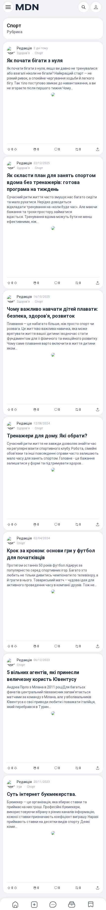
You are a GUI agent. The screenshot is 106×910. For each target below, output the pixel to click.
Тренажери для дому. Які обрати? (47, 436)
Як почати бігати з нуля (35, 60)
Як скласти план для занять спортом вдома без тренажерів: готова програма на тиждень (51, 182)
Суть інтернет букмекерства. (41, 794)
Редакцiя (24, 48)
